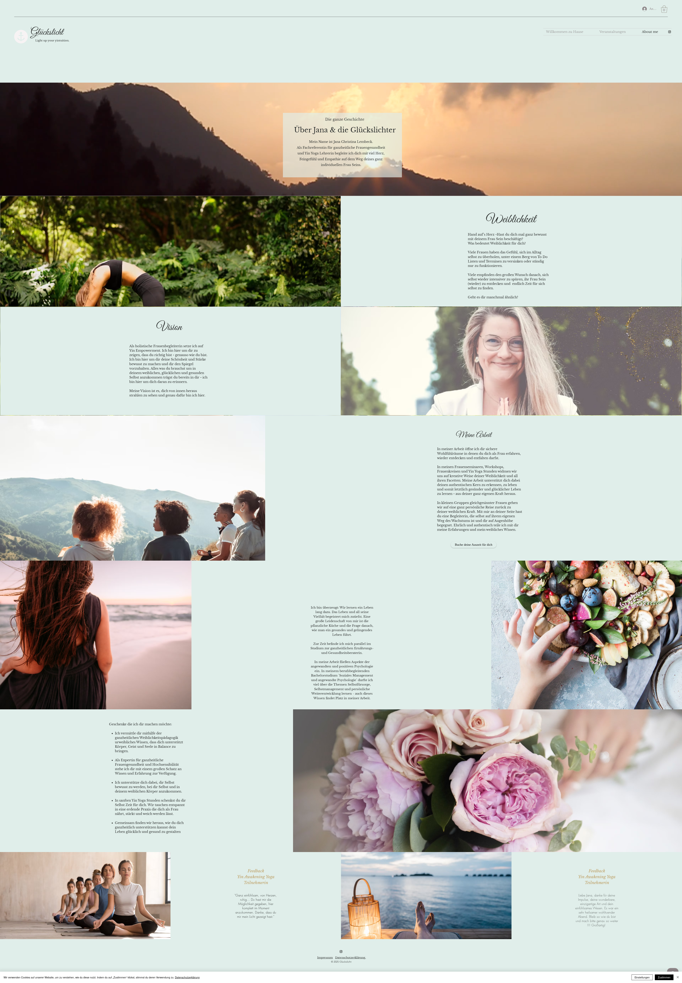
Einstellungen (642, 977)
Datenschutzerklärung (187, 977)
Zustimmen (664, 977)
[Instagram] (341, 951)
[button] (664, 9)
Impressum (325, 957)
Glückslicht (47, 32)
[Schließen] (678, 977)
